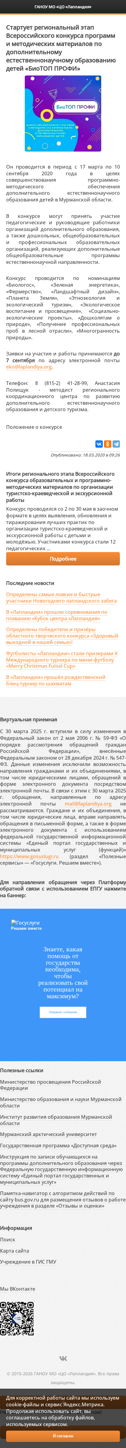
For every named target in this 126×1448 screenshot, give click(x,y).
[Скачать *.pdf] (68, 426)
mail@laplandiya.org (88, 803)
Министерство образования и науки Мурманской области (61, 1102)
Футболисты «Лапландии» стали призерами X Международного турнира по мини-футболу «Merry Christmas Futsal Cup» (62, 660)
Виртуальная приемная (28, 719)
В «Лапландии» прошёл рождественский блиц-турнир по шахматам (56, 680)
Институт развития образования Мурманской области (56, 1120)
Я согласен (63, 1436)
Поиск (7, 1239)
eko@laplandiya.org (29, 366)
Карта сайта (14, 1250)
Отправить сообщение (63, 1012)
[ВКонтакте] (99, 444)
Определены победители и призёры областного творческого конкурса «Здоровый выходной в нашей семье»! (62, 635)
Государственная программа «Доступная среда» (58, 1145)
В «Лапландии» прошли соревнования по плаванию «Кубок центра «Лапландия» (56, 615)
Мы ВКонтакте (17, 1288)
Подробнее (63, 558)
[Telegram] (116, 444)
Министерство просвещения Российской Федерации (50, 1085)
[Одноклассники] (107, 444)
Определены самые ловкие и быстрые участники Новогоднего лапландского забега (61, 597)
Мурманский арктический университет (48, 1134)
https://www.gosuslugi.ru (29, 856)
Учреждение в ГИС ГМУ (28, 1261)
